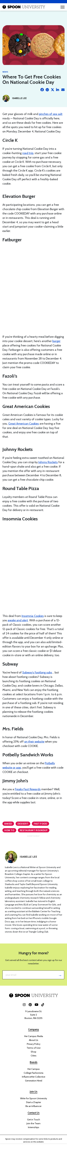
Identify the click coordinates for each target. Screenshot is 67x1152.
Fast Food (40, 823)
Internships (33, 1127)
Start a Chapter (33, 1102)
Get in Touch (33, 1119)
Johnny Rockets (48, 462)
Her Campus (33, 1069)
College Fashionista (33, 1072)
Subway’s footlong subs (37, 672)
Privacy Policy (33, 1044)
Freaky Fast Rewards (28, 789)
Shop (33, 1051)
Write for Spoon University (33, 1098)
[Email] (63, 90)
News (5, 72)
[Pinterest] (47, 90)
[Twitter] (52, 90)
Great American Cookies (23, 423)
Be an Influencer (33, 1106)
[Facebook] (42, 90)
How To (9, 830)
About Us (33, 1040)
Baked (8, 823)
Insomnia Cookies (33, 616)
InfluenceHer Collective (33, 1076)
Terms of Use (33, 1047)
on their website (34, 741)
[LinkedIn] (57, 90)
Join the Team (33, 1123)
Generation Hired (33, 1080)
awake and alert (18, 620)
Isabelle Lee (19, 98)
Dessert (23, 823)
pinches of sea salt (50, 114)
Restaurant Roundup (34, 830)
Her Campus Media (33, 1036)
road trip (27, 153)
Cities (33, 1055)
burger (56, 341)
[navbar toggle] (62, 7)
